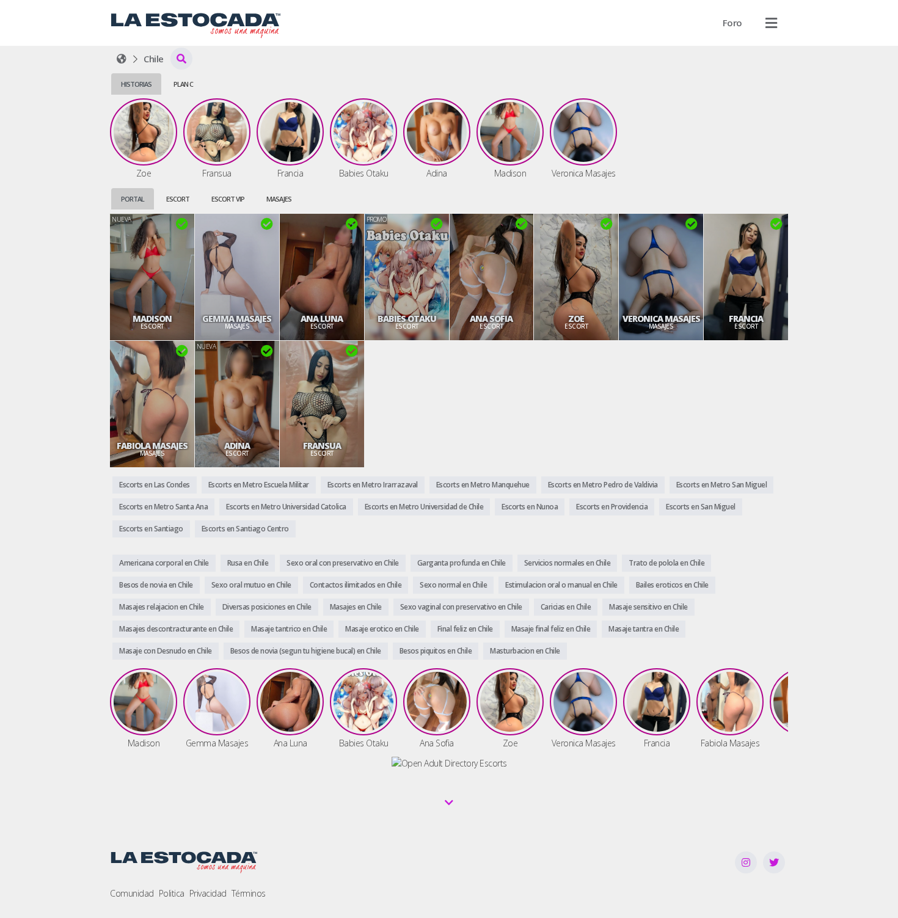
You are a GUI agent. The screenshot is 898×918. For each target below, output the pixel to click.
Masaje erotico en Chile (382, 629)
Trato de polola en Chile (666, 563)
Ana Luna (322, 319)
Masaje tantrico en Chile (289, 629)
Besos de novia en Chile (156, 585)
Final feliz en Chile (465, 629)
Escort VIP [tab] (227, 198)
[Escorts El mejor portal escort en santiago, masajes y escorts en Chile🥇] (121, 59)
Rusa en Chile (248, 563)
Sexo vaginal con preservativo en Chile (461, 607)
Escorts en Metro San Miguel (721, 484)
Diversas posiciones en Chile (267, 607)
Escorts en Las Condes (154, 484)
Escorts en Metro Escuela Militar (258, 484)
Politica (171, 893)
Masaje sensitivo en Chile (648, 607)
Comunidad (132, 893)
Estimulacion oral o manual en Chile (561, 585)
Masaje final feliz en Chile (551, 629)
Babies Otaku (407, 319)
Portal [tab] (132, 198)
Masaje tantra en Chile (643, 629)
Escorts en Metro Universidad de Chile (424, 506)
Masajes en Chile (356, 607)
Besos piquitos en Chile (436, 651)
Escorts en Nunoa (530, 506)
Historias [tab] (136, 84)
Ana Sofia (491, 319)
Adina (237, 446)
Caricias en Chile (566, 607)
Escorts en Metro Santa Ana (163, 506)
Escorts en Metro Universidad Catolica (286, 506)
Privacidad (208, 893)
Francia (746, 319)
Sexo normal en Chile (453, 585)
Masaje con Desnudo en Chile (165, 651)
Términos (249, 893)
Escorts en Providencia (612, 506)
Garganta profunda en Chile (461, 563)
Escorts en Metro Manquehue (483, 484)
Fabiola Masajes (152, 446)
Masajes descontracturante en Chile (176, 629)
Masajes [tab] (278, 198)
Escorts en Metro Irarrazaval (372, 484)
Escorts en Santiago (151, 528)
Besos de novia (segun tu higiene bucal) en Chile (305, 651)
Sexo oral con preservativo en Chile (343, 563)
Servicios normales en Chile (567, 563)
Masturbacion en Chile (525, 651)
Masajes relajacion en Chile (161, 607)
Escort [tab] (177, 198)
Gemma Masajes (236, 319)
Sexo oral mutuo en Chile (251, 585)
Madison (152, 319)
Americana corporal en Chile (164, 563)
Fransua (322, 446)
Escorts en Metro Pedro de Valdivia (603, 484)
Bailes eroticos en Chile (672, 585)
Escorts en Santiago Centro (245, 528)
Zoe (576, 319)
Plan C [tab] (183, 84)
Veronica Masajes (661, 319)
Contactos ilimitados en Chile (356, 585)
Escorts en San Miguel (701, 506)
